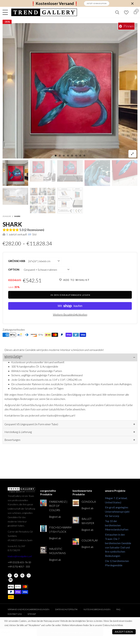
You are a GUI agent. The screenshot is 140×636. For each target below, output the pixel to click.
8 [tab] (84, 155)
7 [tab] (80, 155)
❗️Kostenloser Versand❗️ (55, 3)
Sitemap (31, 614)
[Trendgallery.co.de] (44, 12)
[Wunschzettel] (126, 12)
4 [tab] (68, 155)
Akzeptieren (124, 631)
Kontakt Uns (15, 614)
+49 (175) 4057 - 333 (19, 566)
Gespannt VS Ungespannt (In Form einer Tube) (31, 424)
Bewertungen (12, 439)
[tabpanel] (70, 90)
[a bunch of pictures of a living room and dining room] (42, 200)
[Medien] (132, 154)
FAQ (118, 609)
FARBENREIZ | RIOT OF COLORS (58, 506)
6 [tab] (76, 155)
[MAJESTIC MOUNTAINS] (43, 550)
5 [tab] (72, 155)
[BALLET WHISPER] (76, 520)
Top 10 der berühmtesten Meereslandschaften (116, 525)
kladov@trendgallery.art (20, 556)
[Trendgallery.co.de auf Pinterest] (22, 575)
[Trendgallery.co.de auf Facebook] (10, 575)
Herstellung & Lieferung (18, 431)
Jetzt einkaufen (97, 3)
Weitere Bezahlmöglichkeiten (70, 314)
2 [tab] (60, 155)
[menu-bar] (6, 12)
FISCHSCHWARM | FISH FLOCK (58, 529)
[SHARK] (70, 90)
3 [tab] (64, 155)
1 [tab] (56, 155)
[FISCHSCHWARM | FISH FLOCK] (43, 528)
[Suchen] (117, 12)
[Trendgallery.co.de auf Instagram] (29, 575)
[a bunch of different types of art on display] (70, 200)
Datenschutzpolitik (66, 609)
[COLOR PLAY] (76, 541)
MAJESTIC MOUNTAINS (57, 551)
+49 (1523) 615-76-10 (19, 562)
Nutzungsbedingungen (96, 609)
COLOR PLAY (90, 540)
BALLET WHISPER (88, 521)
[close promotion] (132, 3)
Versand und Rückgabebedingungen (28, 609)
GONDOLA (89, 501)
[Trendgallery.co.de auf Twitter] (16, 575)
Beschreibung (12, 357)
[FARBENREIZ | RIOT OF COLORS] (43, 503)
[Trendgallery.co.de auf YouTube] (11, 580)
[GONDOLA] (76, 503)
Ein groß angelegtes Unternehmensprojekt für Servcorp (117, 511)
